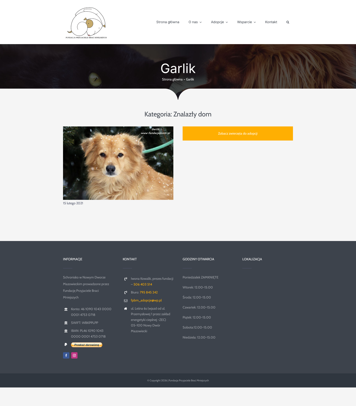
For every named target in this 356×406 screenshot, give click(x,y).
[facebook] (66, 355)
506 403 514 (143, 284)
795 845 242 (149, 292)
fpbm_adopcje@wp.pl (146, 300)
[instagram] (74, 355)
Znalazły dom (192, 114)
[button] (288, 22)
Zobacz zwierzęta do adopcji (238, 133)
